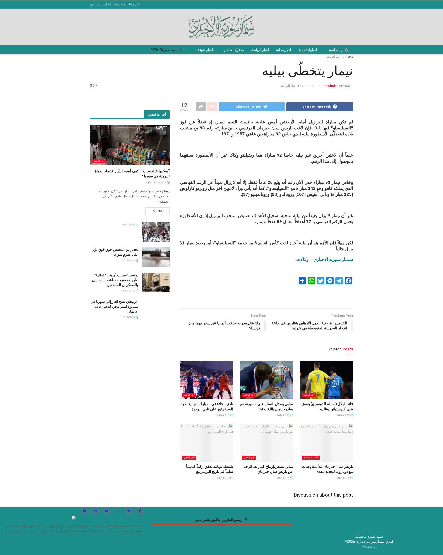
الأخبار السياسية (338, 50)
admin (332, 85)
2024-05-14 (283, 478)
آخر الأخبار (309, 394)
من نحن (94, 4)
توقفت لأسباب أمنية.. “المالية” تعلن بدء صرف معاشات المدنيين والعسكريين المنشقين (115, 280)
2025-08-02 (128, 317)
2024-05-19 (223, 415)
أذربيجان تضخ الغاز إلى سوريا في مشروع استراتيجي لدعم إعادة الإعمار (114, 306)
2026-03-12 (128, 290)
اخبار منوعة (205, 50)
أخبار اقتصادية (308, 50)
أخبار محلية (283, 50)
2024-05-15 (343, 478)
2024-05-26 (283, 415)
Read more (157, 210)
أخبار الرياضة (260, 50)
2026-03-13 (160, 182)
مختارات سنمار (234, 50)
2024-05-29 (343, 415)
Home (349, 56)
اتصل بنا (106, 4)
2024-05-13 (223, 478)
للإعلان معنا (119, 4)
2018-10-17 (307, 85)
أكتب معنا (134, 4)
